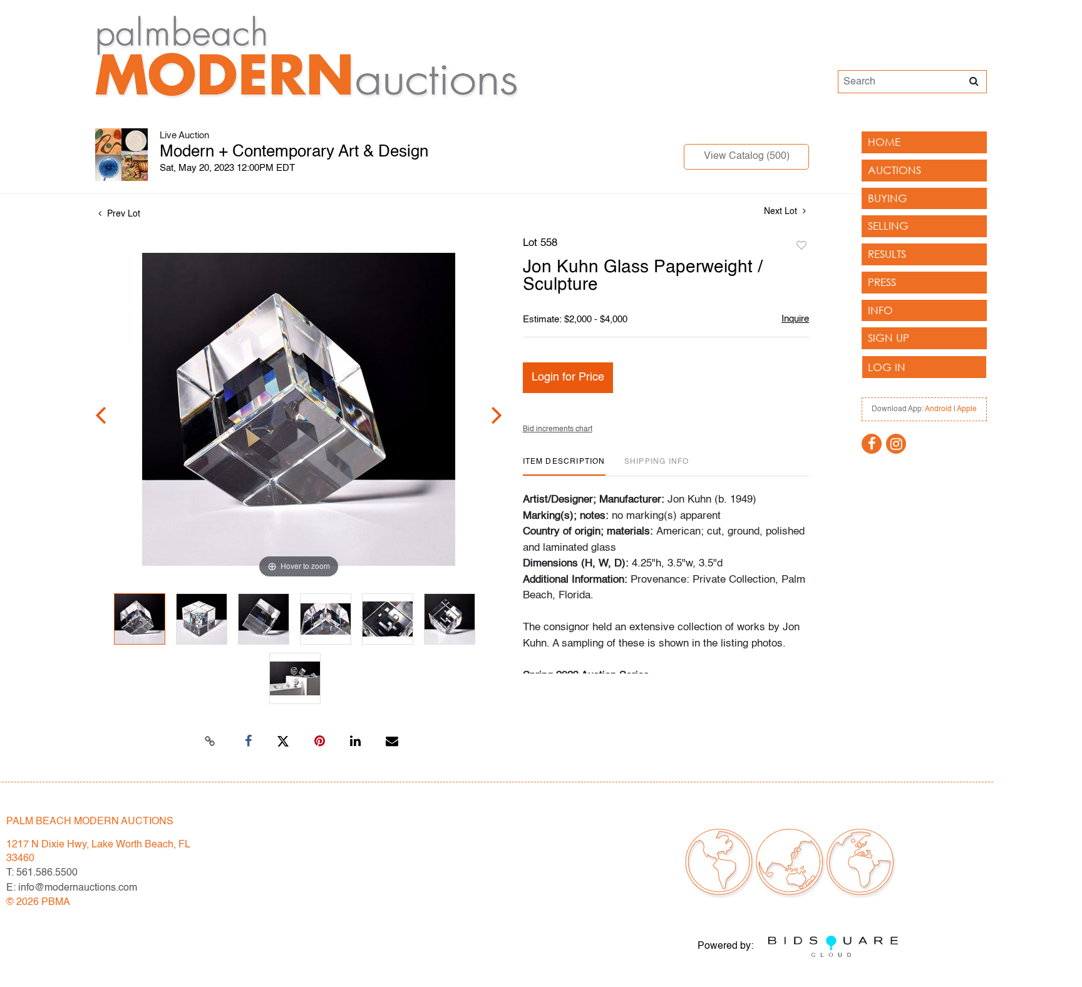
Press (882, 282)
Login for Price (568, 377)
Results (887, 253)
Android (938, 409)
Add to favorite (801, 246)
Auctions (894, 169)
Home (884, 141)
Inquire (795, 319)
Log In (886, 367)
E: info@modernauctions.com (71, 888)
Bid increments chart (557, 429)
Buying (887, 198)
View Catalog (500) (747, 156)
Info (880, 310)
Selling (888, 225)
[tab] (564, 467)
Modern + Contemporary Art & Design (294, 152)
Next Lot (782, 211)
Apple (967, 409)
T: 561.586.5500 (42, 873)
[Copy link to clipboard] (210, 741)
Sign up (888, 337)
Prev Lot (122, 214)
